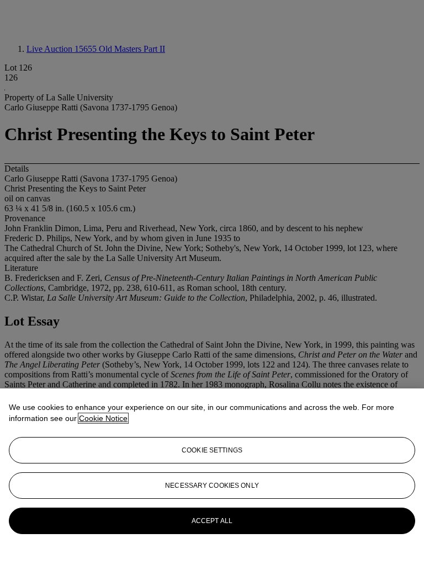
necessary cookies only (212, 485)
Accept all (212, 521)
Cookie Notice (103, 418)
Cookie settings (212, 450)
